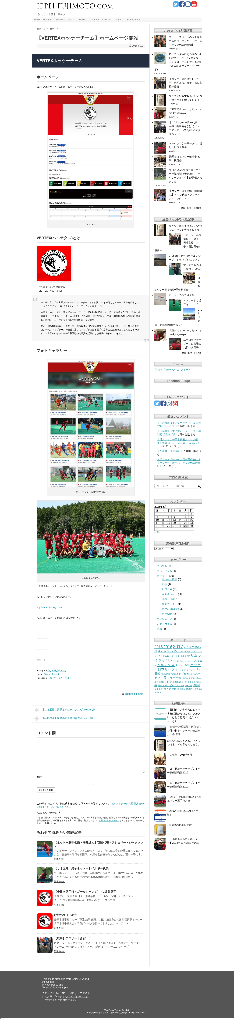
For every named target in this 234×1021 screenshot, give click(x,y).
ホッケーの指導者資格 (181, 295)
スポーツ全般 (164, 571)
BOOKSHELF (134, 19)
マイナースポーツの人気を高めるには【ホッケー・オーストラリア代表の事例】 (185, 41)
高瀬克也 (157, 692)
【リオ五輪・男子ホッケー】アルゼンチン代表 (68, 709)
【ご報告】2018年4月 (169, 451)
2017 (178, 646)
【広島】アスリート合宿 (70, 938)
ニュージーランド (186, 661)
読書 (159, 628)
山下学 (167, 681)
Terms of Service (51, 987)
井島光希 (166, 674)
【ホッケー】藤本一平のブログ (112, 1012)
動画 (164, 584)
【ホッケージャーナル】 (59, 678)
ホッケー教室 (169, 579)
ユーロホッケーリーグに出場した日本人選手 (192, 343)
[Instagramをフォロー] (188, 5)
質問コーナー (169, 604)
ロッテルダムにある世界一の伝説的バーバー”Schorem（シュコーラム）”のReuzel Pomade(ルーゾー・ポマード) (178, 62)
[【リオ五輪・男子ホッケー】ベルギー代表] (45, 875)
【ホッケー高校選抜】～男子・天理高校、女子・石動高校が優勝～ (185, 83)
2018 (187, 647)
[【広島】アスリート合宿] (45, 945)
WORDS (95, 19)
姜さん (199, 678)
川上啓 (184, 682)
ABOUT (120, 19)
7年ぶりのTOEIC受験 (179, 825)
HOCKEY (48, 19)
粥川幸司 (181, 689)
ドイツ (176, 661)
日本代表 (167, 589)
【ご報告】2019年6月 (179, 754)
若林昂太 (190, 689)
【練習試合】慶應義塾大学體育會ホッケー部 (67, 718)
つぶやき (162, 566)
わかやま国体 (184, 651)
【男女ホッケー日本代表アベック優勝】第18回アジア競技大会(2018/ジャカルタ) (178, 443)
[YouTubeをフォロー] (194, 5)
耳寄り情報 (168, 599)
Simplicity (126, 1010)
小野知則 (158, 682)
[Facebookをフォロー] (181, 5)
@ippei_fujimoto (52, 674)
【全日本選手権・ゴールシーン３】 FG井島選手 (85, 891)
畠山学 (157, 689)
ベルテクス (166, 665)
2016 (167, 646)
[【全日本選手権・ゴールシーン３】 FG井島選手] (45, 898)
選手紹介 (167, 614)
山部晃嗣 (177, 682)
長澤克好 (198, 689)
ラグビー (190, 670)
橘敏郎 (196, 685)
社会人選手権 (169, 688)
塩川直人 (192, 678)
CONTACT (107, 19)
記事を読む (59, 859)
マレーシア (180, 670)
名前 (39, 777)
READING (83, 19)
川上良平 (191, 682)
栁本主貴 (188, 686)
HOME (37, 19)
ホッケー (162, 576)
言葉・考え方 (164, 623)
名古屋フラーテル (170, 677)
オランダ (173, 656)
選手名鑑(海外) (170, 609)
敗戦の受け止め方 (65, 915)
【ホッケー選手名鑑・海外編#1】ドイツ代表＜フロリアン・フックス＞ (185, 194)
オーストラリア (183, 656)
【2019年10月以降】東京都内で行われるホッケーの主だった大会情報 (184, 730)
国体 (185, 677)
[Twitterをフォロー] (175, 5)
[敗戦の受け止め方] (45, 921)
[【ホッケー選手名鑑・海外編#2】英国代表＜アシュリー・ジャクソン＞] (45, 849)
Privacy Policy (50, 984)
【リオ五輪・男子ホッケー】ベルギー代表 (81, 868)
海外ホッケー (169, 594)
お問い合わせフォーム (109, 820)
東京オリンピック (167, 685)
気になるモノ (164, 619)
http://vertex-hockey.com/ (49, 607)
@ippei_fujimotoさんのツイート (172, 369)
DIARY (71, 19)
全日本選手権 (179, 673)
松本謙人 (180, 686)
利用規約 (52, 999)
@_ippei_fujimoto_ (56, 670)
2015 (158, 647)
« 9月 (157, 532)
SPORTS (60, 19)
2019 (194, 647)
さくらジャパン (168, 651)
